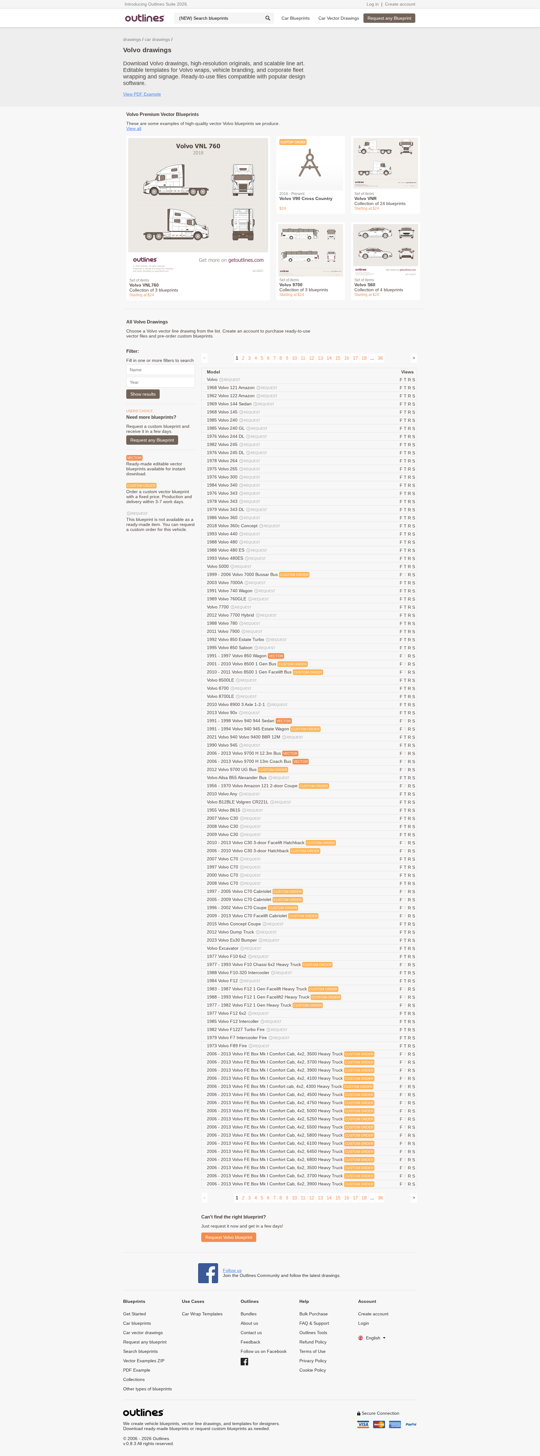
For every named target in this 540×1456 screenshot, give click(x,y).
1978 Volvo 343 (233, 501)
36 (380, 358)
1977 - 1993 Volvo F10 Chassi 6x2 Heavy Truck (269, 964)
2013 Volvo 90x (233, 712)
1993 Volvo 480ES (236, 558)
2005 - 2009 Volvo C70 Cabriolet (254, 899)
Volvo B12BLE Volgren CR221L (249, 801)
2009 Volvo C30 (234, 834)
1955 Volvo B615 (235, 810)
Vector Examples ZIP (143, 1360)
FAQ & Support (314, 1323)
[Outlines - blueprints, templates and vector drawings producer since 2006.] (145, 18)
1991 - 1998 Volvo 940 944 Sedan (249, 720)
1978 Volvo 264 (233, 460)
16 (346, 358)
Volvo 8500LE (232, 680)
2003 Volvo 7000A (236, 582)
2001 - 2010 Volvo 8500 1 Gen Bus (257, 663)
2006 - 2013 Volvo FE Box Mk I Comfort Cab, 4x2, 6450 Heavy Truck (290, 1151)
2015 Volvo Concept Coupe (245, 923)
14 (329, 358)
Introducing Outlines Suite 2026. (156, 4)
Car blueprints (137, 1323)
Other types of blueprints (147, 1388)
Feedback (250, 1341)
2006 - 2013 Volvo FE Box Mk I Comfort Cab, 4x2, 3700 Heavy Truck (290, 1061)
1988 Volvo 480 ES (237, 550)
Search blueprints (140, 1351)
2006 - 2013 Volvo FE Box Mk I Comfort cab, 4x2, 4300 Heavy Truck (289, 1086)
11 (303, 358)
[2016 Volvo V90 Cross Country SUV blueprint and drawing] (310, 159)
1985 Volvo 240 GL (237, 428)
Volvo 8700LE (232, 696)
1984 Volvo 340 (233, 485)
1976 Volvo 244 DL (237, 436)
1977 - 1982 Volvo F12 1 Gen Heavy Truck (264, 1005)
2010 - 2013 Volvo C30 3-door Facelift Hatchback (271, 842)
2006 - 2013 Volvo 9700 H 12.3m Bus (252, 753)
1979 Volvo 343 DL (237, 509)
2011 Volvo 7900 (234, 631)
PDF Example (136, 1370)
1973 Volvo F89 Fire (238, 1045)
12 (311, 358)
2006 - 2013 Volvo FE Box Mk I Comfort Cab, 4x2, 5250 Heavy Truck (290, 1118)
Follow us (232, 1270)
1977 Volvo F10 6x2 (238, 956)
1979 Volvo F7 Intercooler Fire (248, 1037)
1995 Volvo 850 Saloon (241, 647)
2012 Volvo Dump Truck (242, 931)
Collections (134, 1379)
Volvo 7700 (229, 606)
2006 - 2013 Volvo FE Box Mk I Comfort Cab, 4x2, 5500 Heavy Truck (290, 1126)
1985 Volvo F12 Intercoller (244, 1021)
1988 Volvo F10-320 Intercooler (249, 972)
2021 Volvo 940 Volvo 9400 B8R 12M (255, 736)
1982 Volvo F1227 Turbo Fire (247, 1029)
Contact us (251, 1332)
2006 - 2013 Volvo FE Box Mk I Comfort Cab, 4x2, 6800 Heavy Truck (290, 1159)
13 (320, 358)
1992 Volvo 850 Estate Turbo (247, 639)
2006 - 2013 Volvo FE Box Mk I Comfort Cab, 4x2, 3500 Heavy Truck (290, 1053)
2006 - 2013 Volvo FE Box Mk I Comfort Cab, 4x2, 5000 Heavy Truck (290, 1110)
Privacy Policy (313, 1360)
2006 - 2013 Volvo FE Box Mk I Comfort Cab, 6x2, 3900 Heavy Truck (290, 1183)
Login (363, 1323)
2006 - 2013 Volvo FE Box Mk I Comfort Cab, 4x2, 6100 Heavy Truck (290, 1143)
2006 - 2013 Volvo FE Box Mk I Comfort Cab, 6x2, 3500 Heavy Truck (290, 1167)
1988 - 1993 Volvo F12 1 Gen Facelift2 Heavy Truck (273, 996)
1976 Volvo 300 (233, 476)
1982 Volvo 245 (233, 444)
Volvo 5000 (229, 566)
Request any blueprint (145, 1341)
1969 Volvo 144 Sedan (240, 403)
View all (133, 128)
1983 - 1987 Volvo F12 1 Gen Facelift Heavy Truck (272, 988)
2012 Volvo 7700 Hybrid (242, 615)
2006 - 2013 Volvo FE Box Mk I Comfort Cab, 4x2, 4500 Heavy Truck (290, 1094)
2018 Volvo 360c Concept (243, 525)
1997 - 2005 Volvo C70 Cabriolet (254, 891)
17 (355, 358)
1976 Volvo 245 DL (237, 452)
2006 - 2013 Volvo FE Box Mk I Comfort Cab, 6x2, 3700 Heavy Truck (290, 1175)
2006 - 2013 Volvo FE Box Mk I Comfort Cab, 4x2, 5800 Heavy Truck (290, 1135)
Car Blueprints (296, 18)
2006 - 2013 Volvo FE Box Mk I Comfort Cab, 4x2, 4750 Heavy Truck (290, 1102)
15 (337, 358)
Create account (400, 4)
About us (249, 1323)
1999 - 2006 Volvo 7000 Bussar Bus (257, 574)
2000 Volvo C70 (234, 875)
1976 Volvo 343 (233, 493)
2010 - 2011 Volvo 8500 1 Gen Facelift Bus (264, 671)
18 (364, 358)
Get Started (134, 1313)
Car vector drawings (143, 1332)
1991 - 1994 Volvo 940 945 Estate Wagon (263, 728)
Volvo (223, 379)
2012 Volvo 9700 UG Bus (247, 769)
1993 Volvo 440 (233, 533)
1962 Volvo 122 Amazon (242, 395)
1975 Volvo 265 (233, 468)
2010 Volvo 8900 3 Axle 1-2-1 (247, 704)
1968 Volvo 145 (233, 411)
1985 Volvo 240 (233, 420)
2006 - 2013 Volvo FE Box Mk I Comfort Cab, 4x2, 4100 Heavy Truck (290, 1078)
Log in (373, 4)
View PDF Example (142, 94)
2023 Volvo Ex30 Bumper (243, 940)
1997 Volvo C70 (234, 866)
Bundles (249, 1313)
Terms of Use (312, 1351)
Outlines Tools (313, 1332)
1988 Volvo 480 (233, 541)
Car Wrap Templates (202, 1313)
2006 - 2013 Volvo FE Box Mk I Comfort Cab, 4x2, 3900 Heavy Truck (290, 1070)
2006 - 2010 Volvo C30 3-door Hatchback (263, 850)
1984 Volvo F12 (234, 980)
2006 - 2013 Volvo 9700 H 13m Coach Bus (257, 761)
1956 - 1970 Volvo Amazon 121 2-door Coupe (267, 785)
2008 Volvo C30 (234, 826)
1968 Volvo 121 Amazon (242, 387)
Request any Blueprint (389, 18)
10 (294, 358)
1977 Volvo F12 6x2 (238, 1013)
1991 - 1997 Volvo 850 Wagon (245, 655)
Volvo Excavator (234, 948)
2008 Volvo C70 (234, 883)
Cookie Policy (312, 1370)
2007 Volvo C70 (234, 858)
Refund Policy (313, 1341)
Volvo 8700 (229, 688)
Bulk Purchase (313, 1313)
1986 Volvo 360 (233, 517)
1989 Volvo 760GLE (238, 598)
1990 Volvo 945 (233, 745)
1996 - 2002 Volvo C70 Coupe (252, 907)
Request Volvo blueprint (228, 1237)
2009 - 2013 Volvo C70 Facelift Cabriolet (262, 915)
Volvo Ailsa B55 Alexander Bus (248, 777)
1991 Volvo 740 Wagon (241, 590)
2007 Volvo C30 (234, 818)
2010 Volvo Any (233, 793)
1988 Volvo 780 (233, 623)
